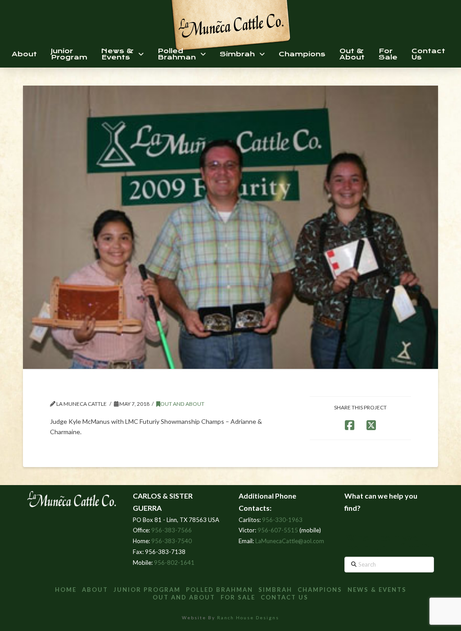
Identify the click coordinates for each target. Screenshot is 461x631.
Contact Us (284, 597)
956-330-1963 (282, 519)
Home (66, 589)
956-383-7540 (171, 541)
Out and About (182, 403)
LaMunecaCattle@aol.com (289, 541)
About (95, 589)
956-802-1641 (174, 562)
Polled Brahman (219, 589)
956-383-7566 (171, 530)
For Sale (238, 597)
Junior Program (147, 589)
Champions (320, 589)
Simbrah (275, 589)
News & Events (377, 589)
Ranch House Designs (248, 617)
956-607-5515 (278, 530)
